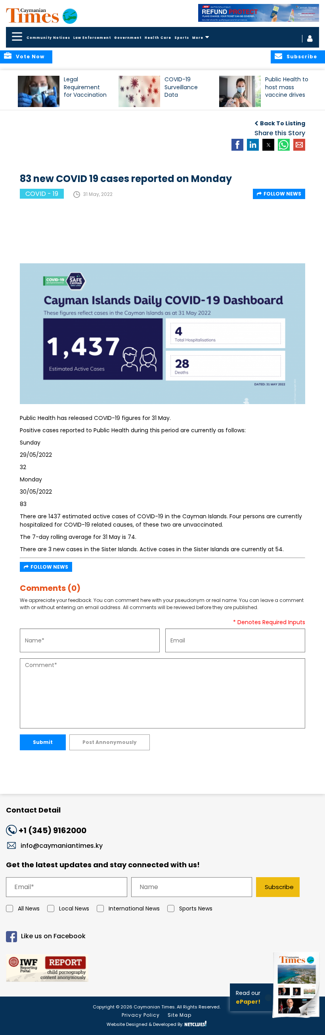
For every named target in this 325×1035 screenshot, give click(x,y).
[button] (38, 91)
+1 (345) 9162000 (52, 830)
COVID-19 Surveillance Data (181, 87)
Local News (74, 908)
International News (134, 908)
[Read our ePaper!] (297, 1019)
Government (127, 38)
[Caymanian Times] (41, 15)
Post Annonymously (109, 742)
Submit (43, 742)
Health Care (158, 38)
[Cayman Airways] (258, 13)
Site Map (179, 1015)
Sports (181, 38)
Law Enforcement (92, 38)
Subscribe (279, 887)
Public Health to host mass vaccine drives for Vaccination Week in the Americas (286, 90)
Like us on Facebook (53, 936)
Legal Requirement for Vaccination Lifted (85, 90)
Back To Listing (282, 123)
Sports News (195, 908)
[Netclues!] (195, 1024)
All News (29, 908)
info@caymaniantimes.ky (62, 845)
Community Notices (48, 38)
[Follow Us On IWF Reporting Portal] (162, 969)
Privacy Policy (141, 1015)
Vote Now (30, 56)
